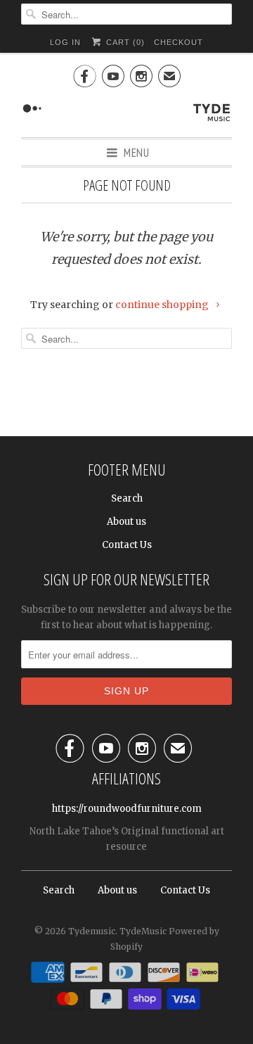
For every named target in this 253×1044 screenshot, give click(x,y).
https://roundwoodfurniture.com (127, 809)
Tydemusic (91, 931)
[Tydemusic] (126, 111)
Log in (65, 42)
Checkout (178, 42)
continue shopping (163, 304)
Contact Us (127, 545)
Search (127, 498)
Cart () (123, 42)
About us (126, 522)
